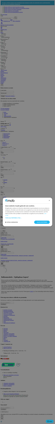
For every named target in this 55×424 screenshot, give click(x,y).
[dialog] (27, 212)
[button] (27, 218)
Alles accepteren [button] (42, 222)
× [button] (49, 200)
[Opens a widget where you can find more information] (50, 421)
